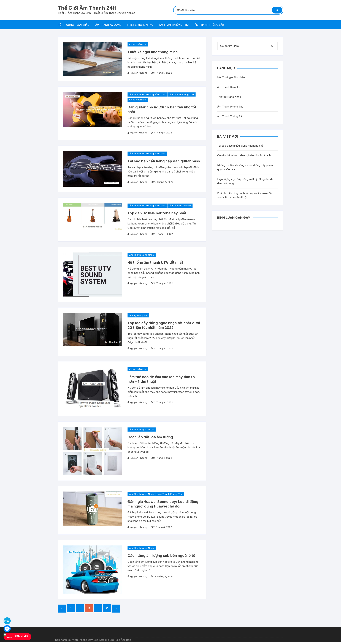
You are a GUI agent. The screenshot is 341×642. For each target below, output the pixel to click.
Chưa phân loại (137, 44)
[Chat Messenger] (7, 628)
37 (107, 608)
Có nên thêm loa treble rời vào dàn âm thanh (244, 155)
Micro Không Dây (82, 639)
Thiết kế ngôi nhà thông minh (153, 52)
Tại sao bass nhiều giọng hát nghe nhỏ (240, 145)
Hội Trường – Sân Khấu (73, 24)
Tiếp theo (116, 609)
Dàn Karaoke (63, 639)
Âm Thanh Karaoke (108, 24)
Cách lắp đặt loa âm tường (150, 437)
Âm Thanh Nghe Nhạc (141, 254)
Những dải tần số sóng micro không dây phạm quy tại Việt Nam (245, 167)
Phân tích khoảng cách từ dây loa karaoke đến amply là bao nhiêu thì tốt (245, 195)
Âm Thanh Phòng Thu (174, 24)
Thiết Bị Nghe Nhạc (140, 24)
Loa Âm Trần (123, 639)
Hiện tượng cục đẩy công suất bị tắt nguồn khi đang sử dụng (245, 181)
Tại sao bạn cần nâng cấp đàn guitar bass (164, 161)
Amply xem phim (138, 315)
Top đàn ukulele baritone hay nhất (157, 213)
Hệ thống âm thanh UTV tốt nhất (155, 262)
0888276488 (20, 636)
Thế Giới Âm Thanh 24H (87, 8)
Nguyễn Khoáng (138, 72)
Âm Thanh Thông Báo (209, 24)
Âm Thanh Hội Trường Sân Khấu (147, 94)
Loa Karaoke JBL (104, 639)
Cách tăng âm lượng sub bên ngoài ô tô (161, 555)
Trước (62, 609)
